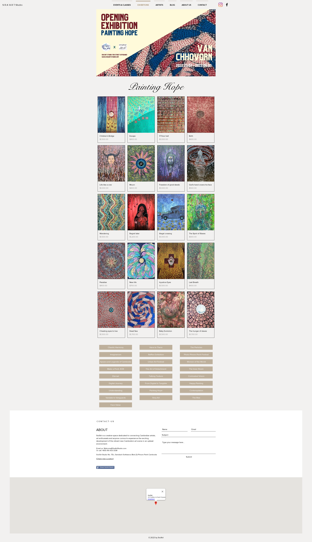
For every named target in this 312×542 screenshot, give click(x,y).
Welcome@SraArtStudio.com (115, 448)
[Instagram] (220, 5)
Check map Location (105, 459)
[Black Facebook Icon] (227, 5)
